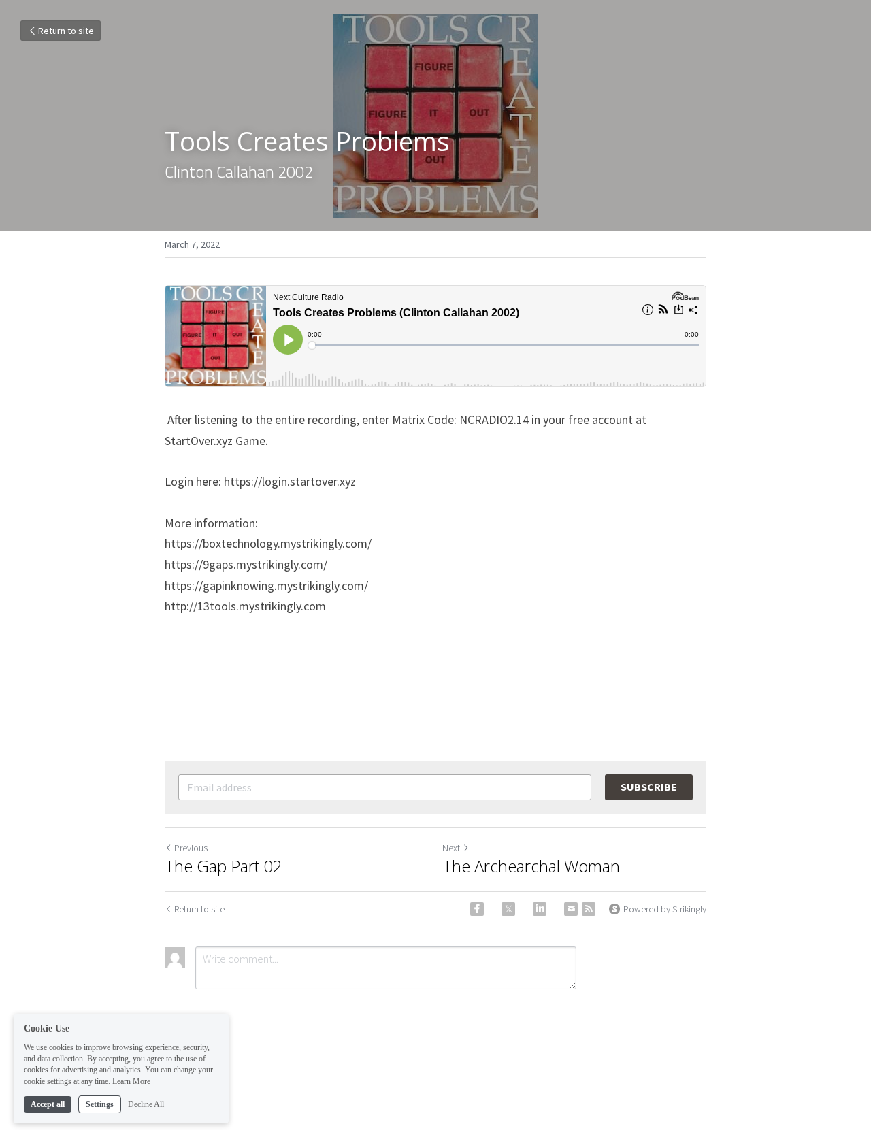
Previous (191, 848)
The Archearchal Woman (531, 866)
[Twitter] (508, 909)
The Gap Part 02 (223, 866)
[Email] (571, 909)
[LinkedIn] (539, 909)
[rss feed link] (588, 909)
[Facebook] (477, 909)
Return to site (66, 30)
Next (451, 848)
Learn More (131, 1081)
